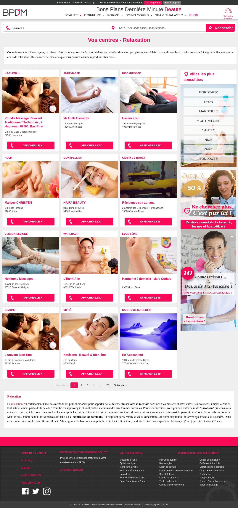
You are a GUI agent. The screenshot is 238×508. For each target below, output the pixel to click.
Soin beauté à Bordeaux (132, 470)
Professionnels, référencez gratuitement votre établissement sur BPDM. (83, 457)
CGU (165, 504)
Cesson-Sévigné (16, 233)
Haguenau (12, 73)
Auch (8, 157)
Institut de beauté (168, 460)
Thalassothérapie (168, 481)
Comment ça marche (34, 453)
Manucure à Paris (129, 467)
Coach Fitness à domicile (212, 470)
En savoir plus (172, 2)
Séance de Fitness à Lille (132, 477)
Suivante (119, 385)
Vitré (67, 309)
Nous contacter (31, 475)
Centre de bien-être (169, 477)
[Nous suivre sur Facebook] (25, 493)
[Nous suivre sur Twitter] (36, 493)
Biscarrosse (131, 73)
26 (107, 385)
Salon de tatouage (209, 484)
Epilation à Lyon (128, 463)
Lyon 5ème (129, 233)
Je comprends (153, 2)
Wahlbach (70, 233)
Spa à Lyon (125, 474)
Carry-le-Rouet (133, 157)
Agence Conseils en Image (213, 481)
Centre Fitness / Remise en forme (176, 470)
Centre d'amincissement (171, 484)
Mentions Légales (152, 504)
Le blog (25, 468)
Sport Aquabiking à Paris (132, 481)
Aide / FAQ (26, 460)
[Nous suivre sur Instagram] (46, 493)
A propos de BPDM (71, 470)
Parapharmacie (207, 477)
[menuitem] (71, 15)
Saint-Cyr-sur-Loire (136, 309)
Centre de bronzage (210, 460)
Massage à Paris (128, 460)
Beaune (10, 309)
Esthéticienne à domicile (212, 467)
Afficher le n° (33, 145)
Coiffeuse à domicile (210, 463)
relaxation (17, 404)
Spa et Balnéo (166, 474)
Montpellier (72, 157)
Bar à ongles (165, 463)
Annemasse (71, 73)
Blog (194, 15)
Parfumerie (205, 474)
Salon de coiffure (167, 467)
